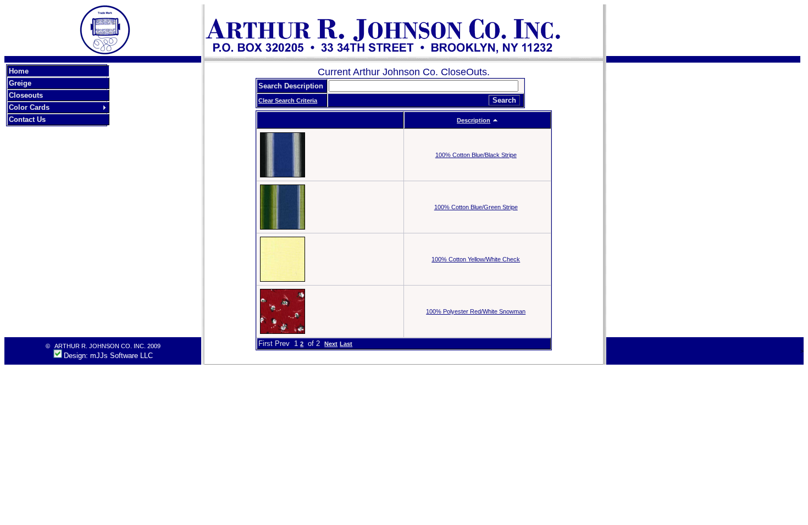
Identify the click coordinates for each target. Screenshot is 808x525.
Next (330, 343)
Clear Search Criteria (287, 100)
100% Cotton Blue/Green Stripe (476, 207)
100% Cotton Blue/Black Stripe (476, 155)
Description (473, 120)
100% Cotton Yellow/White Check (475, 259)
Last (346, 343)
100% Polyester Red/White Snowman (475, 311)
